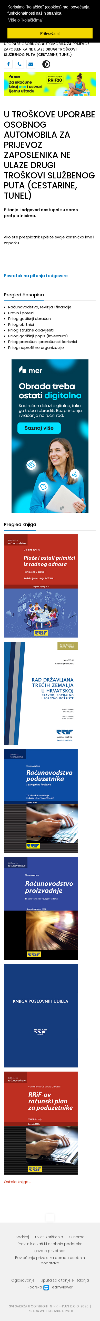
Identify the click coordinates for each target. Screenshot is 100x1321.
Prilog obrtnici (21, 324)
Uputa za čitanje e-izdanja (65, 1280)
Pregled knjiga (20, 525)
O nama (77, 1236)
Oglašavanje (23, 1280)
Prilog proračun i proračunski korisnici (42, 341)
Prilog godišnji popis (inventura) (38, 336)
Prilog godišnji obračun (29, 318)
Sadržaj (22, 1236)
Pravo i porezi (21, 313)
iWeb (69, 1311)
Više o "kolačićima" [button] (25, 20)
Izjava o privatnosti (50, 1250)
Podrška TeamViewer (50, 1287)
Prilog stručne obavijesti (31, 330)
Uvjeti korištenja (49, 1236)
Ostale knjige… (17, 1181)
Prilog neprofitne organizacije (36, 347)
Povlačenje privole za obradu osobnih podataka (50, 1260)
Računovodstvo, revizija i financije (40, 307)
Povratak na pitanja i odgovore (36, 275)
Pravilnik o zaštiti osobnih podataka (50, 1243)
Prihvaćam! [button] (50, 33)
